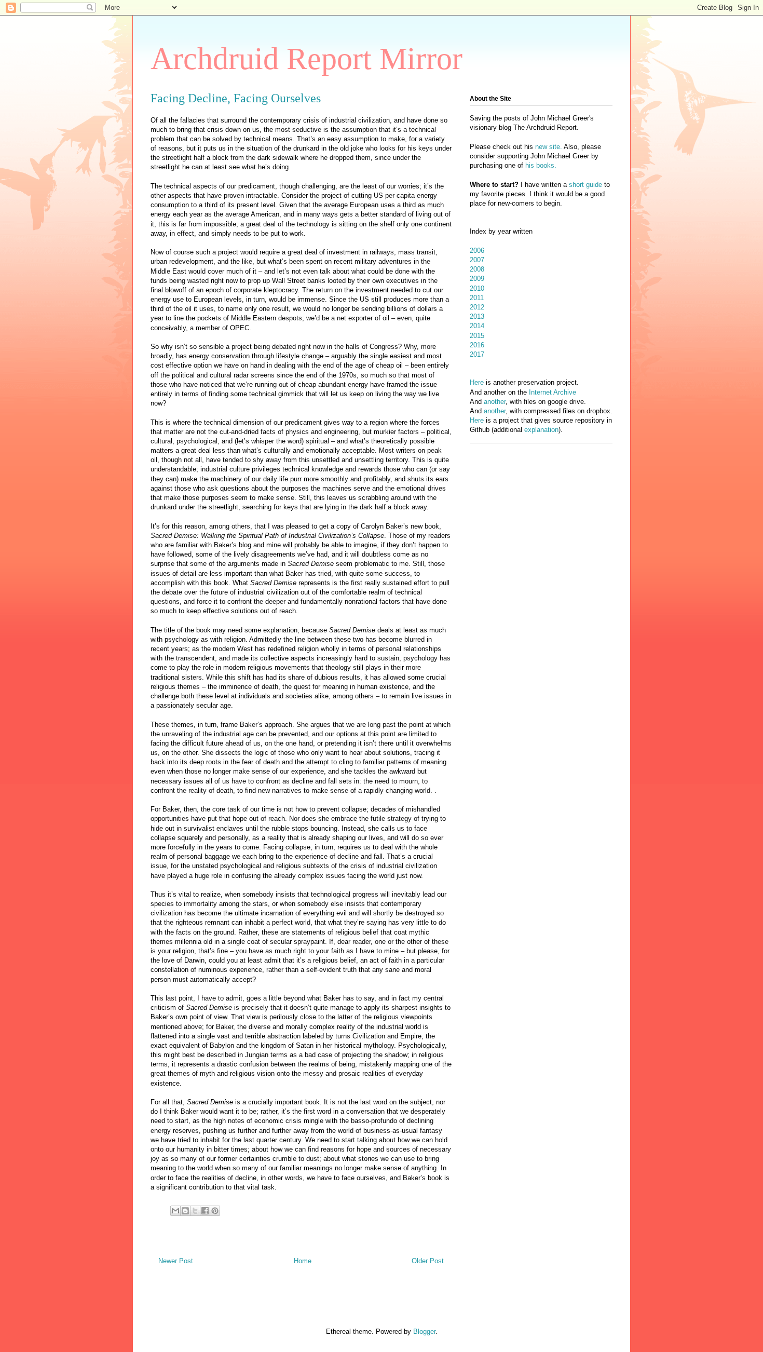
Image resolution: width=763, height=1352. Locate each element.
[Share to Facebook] (205, 1211)
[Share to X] (195, 1211)
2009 (477, 278)
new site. (549, 147)
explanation (541, 430)
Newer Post (175, 1261)
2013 (477, 316)
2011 (477, 298)
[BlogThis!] (185, 1211)
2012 (477, 307)
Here (477, 382)
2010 (477, 288)
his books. (540, 165)
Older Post (428, 1261)
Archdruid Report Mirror (306, 59)
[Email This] (175, 1211)
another (495, 401)
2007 (477, 260)
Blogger (424, 1331)
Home (302, 1261)
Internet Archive (552, 392)
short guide (585, 184)
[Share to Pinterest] (215, 1211)
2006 (477, 250)
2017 (477, 354)
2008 (477, 269)
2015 (477, 336)
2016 (477, 345)
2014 (477, 326)
